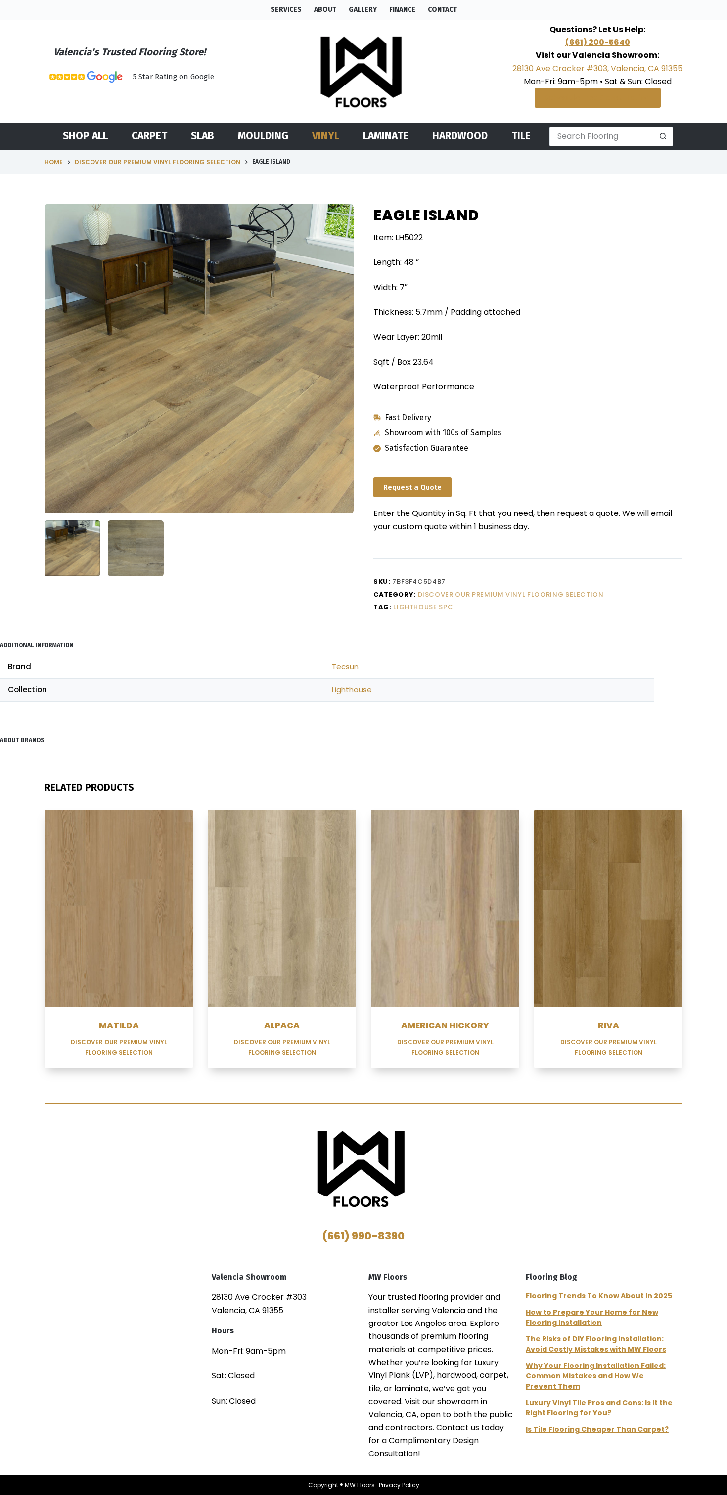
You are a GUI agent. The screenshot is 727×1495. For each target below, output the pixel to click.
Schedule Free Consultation (598, 97)
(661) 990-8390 (363, 1236)
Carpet (149, 136)
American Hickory (445, 1025)
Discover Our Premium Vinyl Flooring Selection (511, 594)
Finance (402, 9)
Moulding (263, 136)
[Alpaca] (282, 908)
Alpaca (282, 1025)
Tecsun (345, 666)
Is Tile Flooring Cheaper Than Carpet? (597, 1429)
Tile (521, 136)
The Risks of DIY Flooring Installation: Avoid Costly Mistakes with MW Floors (596, 1344)
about (325, 9)
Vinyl (325, 136)
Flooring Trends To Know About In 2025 (599, 1296)
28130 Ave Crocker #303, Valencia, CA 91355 (597, 68)
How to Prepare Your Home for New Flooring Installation (592, 1317)
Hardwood (460, 136)
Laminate (386, 136)
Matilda (119, 1025)
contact (442, 9)
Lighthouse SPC (423, 607)
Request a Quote (412, 487)
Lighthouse (352, 689)
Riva (608, 1025)
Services (286, 9)
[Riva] (608, 908)
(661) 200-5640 (597, 42)
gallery (363, 9)
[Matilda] (119, 908)
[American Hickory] (445, 908)
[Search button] (663, 136)
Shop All (85, 136)
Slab (202, 136)
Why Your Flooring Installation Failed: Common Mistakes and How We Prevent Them (596, 1376)
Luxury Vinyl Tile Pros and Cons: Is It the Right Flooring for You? (599, 1408)
